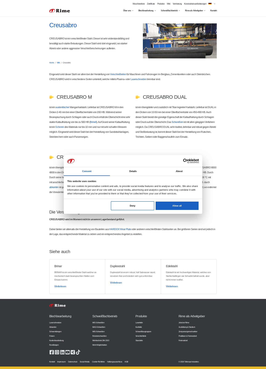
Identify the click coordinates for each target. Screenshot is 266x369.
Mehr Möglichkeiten (99, 345)
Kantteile (138, 327)
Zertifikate (151, 4)
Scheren (59, 127)
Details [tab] (133, 171)
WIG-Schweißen (98, 331)
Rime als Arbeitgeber (194, 10)
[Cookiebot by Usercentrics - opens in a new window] (185, 161)
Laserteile (139, 323)
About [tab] (179, 171)
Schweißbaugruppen (143, 331)
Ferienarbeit (183, 340)
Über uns (127, 10)
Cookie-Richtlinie (98, 362)
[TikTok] (78, 352)
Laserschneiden (139, 79)
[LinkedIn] (62, 352)
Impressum (61, 362)
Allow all (177, 205)
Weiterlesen (60, 286)
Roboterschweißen (99, 336)
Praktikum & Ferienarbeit (188, 336)
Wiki (168, 4)
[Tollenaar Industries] (59, 11)
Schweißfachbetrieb (169, 10)
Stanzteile (139, 340)
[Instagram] (56, 352)
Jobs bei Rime (184, 323)
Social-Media (85, 362)
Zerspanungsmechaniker (188, 331)
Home (51, 63)
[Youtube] (67, 352)
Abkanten (52, 327)
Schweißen (177, 122)
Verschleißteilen (118, 74)
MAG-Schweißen (98, 327)
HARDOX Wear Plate (120, 229)
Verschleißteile (140, 336)
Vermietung (177, 4)
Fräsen (51, 336)
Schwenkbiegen (55, 331)
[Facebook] (51, 352)
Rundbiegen (54, 345)
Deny (132, 205)
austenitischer (62, 107)
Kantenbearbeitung (56, 340)
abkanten (53, 187)
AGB (126, 362)
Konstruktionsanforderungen (195, 4)
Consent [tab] (86, 171)
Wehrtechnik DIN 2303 (100, 340)
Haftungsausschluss (114, 362)
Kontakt (213, 10)
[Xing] (72, 352)
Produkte (160, 4)
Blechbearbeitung (145, 10)
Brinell (93, 122)
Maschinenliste (139, 4)
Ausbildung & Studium (187, 327)
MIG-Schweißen (98, 323)
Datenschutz (72, 362)
